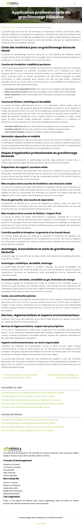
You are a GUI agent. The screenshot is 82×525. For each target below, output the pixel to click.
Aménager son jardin (10, 27)
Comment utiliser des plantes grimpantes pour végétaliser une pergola (31, 400)
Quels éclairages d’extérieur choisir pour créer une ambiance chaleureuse (32, 427)
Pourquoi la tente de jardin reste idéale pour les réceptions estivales (29, 419)
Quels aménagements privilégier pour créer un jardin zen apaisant (63, 376)
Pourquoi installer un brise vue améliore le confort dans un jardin (28, 396)
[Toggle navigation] (74, 3)
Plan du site (41, 523)
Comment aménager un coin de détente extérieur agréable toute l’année (20, 376)
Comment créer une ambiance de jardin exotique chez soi (25, 407)
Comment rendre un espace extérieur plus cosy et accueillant (27, 430)
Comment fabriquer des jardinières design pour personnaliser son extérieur (32, 392)
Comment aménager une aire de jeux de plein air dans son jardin (28, 423)
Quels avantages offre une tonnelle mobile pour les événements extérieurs (32, 403)
